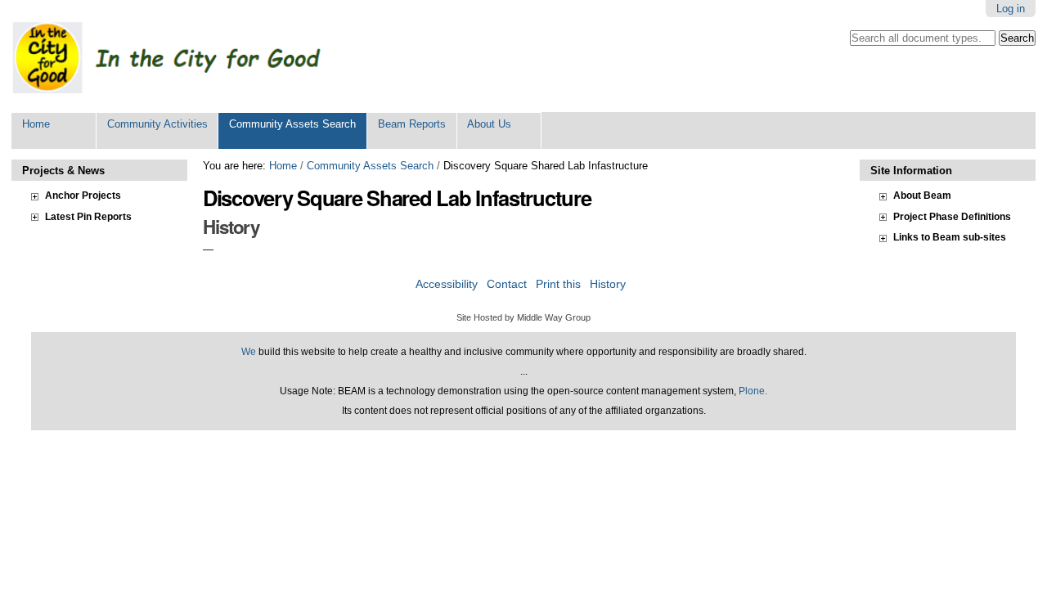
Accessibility (447, 284)
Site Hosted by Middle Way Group (523, 317)
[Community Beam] (184, 56)
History (608, 284)
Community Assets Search (292, 124)
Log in (1010, 8)
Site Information (911, 170)
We (248, 351)
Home (36, 124)
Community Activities (157, 124)
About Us (489, 124)
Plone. (753, 391)
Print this (558, 284)
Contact (507, 284)
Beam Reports (412, 124)
